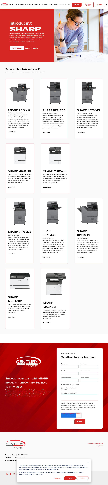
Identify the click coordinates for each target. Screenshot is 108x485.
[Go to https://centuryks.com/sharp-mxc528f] (55, 168)
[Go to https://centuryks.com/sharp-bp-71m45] (88, 231)
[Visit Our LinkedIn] (7, 474)
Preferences (57, 478)
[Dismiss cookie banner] (88, 462)
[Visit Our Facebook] (10, 474)
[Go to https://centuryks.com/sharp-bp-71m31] (19, 231)
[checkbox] (79, 388)
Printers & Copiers (24, 5)
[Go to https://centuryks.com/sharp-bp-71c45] (88, 109)
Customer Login (88, 4)
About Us (12, 4)
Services (47, 4)
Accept (70, 478)
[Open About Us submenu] (16, 4)
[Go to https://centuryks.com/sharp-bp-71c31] (19, 109)
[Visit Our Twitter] (13, 474)
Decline (82, 478)
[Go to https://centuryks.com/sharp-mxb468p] (19, 298)
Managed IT (38, 4)
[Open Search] (106, 4)
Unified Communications (61, 4)
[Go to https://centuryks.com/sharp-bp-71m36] (54, 231)
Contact (99, 4)
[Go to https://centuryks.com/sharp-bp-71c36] (54, 109)
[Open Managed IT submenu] (42, 4)
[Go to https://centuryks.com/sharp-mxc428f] (19, 168)
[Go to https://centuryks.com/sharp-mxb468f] (55, 298)
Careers (76, 4)
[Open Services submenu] (51, 4)
